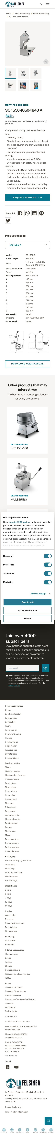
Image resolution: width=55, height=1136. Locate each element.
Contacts (9, 1003)
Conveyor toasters (13, 734)
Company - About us (13, 987)
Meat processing (41, 13)
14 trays (8, 906)
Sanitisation (10, 940)
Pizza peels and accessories (17, 974)
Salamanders (11, 718)
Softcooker (10, 722)
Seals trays (10, 864)
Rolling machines (12, 847)
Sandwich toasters (13, 714)
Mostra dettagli (38, 593)
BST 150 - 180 (19, 448)
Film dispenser (11, 876)
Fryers (8, 726)
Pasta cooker (11, 730)
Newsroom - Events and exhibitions (20, 999)
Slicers (8, 767)
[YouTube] (16, 1068)
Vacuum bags (11, 880)
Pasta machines (12, 839)
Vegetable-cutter (12, 815)
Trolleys (8, 962)
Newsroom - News (13, 995)
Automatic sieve (12, 851)
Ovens (8, 710)
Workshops (10, 1007)
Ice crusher (10, 795)
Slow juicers (10, 787)
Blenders (9, 803)
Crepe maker (10, 746)
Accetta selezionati (27, 610)
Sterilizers (9, 944)
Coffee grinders (12, 843)
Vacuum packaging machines (18, 860)
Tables (8, 978)
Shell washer (10, 831)
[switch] (48, 565)
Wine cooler (10, 915)
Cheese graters (12, 779)
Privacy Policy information (16, 1112)
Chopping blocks (12, 970)
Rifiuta (27, 618)
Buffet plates (11, 754)
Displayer (9, 919)
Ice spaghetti (10, 799)
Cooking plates (11, 758)
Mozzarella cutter (12, 819)
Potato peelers (11, 823)
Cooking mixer (11, 742)
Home (8, 13)
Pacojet (8, 827)
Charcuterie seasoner (14, 923)
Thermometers (11, 954)
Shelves (8, 966)
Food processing (22, 13)
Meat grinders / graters (15, 775)
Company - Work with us (15, 991)
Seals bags (10, 868)
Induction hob (11, 750)
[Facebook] (7, 1068)
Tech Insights (11, 1011)
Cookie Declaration (13, 1107)
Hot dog (8, 738)
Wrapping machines (14, 872)
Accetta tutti (28, 602)
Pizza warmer (11, 931)
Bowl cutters (10, 783)
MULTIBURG (19, 499)
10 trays (8, 902)
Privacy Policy (14, 686)
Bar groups (10, 811)
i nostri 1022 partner (19, 522)
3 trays (8, 890)
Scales (8, 958)
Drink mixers (10, 807)
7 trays (8, 898)
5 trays (8, 894)
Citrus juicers (11, 791)
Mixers (8, 835)
